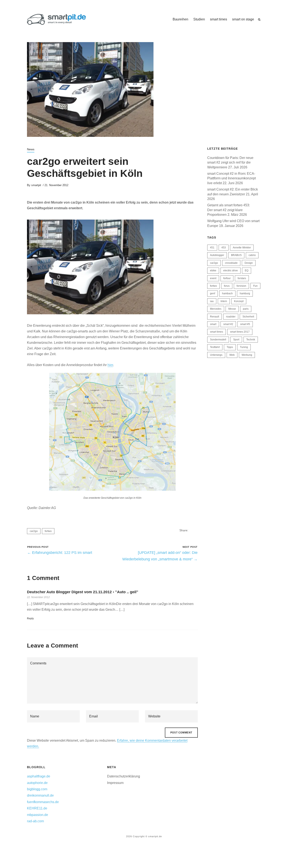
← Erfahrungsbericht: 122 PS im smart (59, 552)
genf (212, 293)
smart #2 (228, 324)
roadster (231, 316)
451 (212, 247)
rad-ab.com (35, 821)
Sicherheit (248, 316)
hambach (227, 293)
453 (223, 247)
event (213, 278)
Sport (236, 339)
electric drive (230, 270)
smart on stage (243, 19)
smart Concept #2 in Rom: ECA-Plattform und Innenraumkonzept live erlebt (231, 178)
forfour (227, 278)
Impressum (115, 783)
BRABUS (236, 255)
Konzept (239, 301)
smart (213, 324)
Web (232, 354)
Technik (250, 339)
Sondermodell (218, 339)
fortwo (48, 531)
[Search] (259, 19)
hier (110, 365)
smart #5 (245, 324)
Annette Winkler (242, 247)
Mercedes (215, 308)
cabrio (252, 255)
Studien (199, 19)
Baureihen (180, 19)
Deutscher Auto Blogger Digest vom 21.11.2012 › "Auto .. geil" (82, 592)
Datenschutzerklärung (123, 776)
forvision (241, 285)
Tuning (244, 347)
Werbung (247, 354)
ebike (213, 270)
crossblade (231, 262)
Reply (30, 618)
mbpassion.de (37, 815)
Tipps (230, 347)
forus (227, 285)
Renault (214, 316)
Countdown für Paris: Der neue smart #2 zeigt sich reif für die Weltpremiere (230, 162)
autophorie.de (37, 783)
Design (249, 262)
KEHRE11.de (37, 808)
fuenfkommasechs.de (43, 802)
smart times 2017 (240, 331)
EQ (246, 270)
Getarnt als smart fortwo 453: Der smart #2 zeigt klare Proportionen (228, 209)
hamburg (245, 293)
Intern (224, 301)
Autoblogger (217, 255)
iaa (212, 301)
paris (246, 308)
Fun (255, 285)
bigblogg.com (37, 789)
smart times (218, 19)
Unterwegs (216, 354)
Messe (232, 308)
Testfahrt (215, 347)
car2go (34, 531)
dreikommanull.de (40, 795)
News (30, 149)
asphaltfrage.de (38, 776)
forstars (242, 278)
